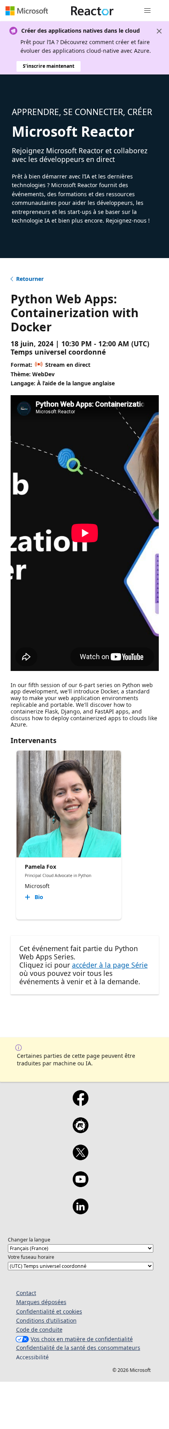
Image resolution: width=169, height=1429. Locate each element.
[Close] (159, 31)
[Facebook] (80, 1103)
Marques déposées (41, 1302)
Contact (26, 1293)
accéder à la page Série (110, 965)
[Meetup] (80, 1130)
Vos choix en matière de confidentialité (82, 1339)
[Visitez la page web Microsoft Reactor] (92, 10)
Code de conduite (39, 1329)
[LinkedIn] (80, 1212)
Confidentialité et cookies (49, 1311)
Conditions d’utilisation (46, 1320)
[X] (80, 1158)
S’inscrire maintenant (48, 66)
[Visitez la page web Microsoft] (27, 10)
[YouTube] (80, 1184)
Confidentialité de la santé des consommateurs (78, 1347)
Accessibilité (32, 1357)
